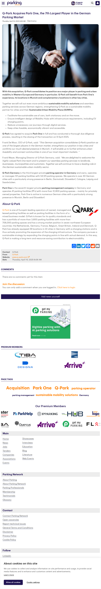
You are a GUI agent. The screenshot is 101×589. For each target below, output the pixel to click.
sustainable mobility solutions (57, 395)
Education (27, 447)
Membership (9, 492)
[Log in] (97, 3)
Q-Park (5, 210)
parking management (23, 395)
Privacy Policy (9, 536)
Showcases (28, 439)
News (5, 443)
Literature (27, 455)
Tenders (7, 451)
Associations (9, 459)
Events (6, 463)
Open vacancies (11, 520)
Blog (24, 451)
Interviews (27, 443)
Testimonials (9, 496)
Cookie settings (33, 582)
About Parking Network (14, 484)
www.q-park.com (20, 257)
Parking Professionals (13, 488)
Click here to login (66, 287)
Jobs (5, 447)
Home (6, 439)
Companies (8, 455)
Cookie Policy (9, 540)
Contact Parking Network (15, 516)
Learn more (9, 575)
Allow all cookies (13, 582)
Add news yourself (50, 297)
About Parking (10, 480)
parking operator (84, 388)
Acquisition (18, 388)
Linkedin (7, 556)
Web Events (28, 459)
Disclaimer (8, 532)
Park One (42, 388)
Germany (84, 395)
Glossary (7, 500)
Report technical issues (14, 524)
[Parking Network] (14, 2)
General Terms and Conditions (18, 528)
